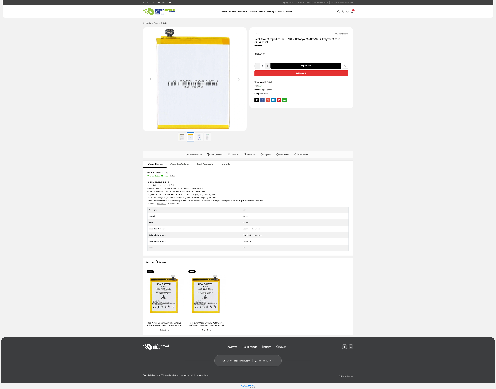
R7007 (245, 216)
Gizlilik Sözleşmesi (346, 376)
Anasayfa (231, 346)
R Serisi (246, 222)
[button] (150, 79)
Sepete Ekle (306, 65)
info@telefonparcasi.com (343, 2)
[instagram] (148, 2)
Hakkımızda (249, 346)
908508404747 (304, 2)
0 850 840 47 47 (321, 2)
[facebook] (144, 2)
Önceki (338, 34)
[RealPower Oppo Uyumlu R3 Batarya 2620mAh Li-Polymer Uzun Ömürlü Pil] (164, 294)
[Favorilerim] (347, 11)
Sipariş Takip (288, 2)
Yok (244, 248)
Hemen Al (302, 73)
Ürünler (281, 346)
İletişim (266, 346)
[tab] (154, 164)
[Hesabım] (343, 11)
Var (244, 210)
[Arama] (338, 11)
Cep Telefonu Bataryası (252, 235)
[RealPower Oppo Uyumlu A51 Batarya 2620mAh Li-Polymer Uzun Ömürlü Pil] (206, 294)
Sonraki (345, 34)
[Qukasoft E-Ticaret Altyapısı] (248, 386)
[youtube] (153, 2)
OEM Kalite (247, 241)
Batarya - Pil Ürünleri (251, 229)
